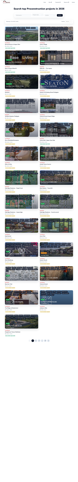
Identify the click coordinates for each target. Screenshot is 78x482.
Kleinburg (12, 245)
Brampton (15, 123)
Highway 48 (27, 317)
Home (45, 2)
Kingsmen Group (27, 315)
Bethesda (59, 197)
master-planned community (19, 317)
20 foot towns (8, 221)
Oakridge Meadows (24, 171)
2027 (60, 53)
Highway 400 (23, 293)
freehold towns (8, 243)
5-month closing (67, 173)
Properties (57, 2)
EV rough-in (59, 293)
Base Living (8, 51)
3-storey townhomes (18, 291)
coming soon (19, 53)
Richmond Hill (31, 171)
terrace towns (20, 147)
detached (42, 51)
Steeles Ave (32, 125)
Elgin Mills (47, 101)
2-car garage (53, 147)
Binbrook (26, 219)
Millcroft (52, 51)
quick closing (14, 29)
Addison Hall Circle (57, 149)
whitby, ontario (8, 118)
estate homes (8, 267)
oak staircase (15, 221)
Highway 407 (29, 293)
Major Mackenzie (18, 245)
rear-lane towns (49, 171)
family (12, 79)
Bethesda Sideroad (20, 173)
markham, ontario (9, 46)
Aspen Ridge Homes (55, 99)
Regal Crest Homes (16, 171)
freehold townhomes (44, 243)
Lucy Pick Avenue (53, 101)
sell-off (42, 103)
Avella (42, 149)
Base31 (13, 51)
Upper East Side (60, 123)
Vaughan (7, 245)
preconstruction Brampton (10, 127)
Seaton (47, 173)
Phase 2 (13, 269)
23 (45, 340)
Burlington (47, 51)
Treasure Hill (59, 147)
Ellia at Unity (34, 147)
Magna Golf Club (16, 77)
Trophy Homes (43, 77)
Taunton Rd (54, 77)
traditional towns (66, 77)
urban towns (32, 123)
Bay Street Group (23, 79)
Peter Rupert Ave (9, 293)
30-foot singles (18, 243)
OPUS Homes (64, 243)
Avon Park (63, 219)
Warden (42, 101)
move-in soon (56, 29)
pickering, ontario (44, 94)
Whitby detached (9, 101)
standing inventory (66, 101)
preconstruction (51, 53)
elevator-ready (35, 173)
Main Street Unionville (59, 125)
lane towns (15, 125)
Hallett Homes (57, 51)
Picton (17, 51)
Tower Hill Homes (62, 171)
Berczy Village (43, 125)
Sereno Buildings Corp (65, 147)
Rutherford (29, 291)
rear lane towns (59, 77)
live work (20, 125)
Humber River (30, 245)
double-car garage (9, 77)
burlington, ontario (44, 70)
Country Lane (21, 101)
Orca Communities (34, 315)
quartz (68, 197)
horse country (24, 269)
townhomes (43, 29)
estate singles (64, 51)
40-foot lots (51, 243)
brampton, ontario (9, 142)
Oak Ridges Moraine (49, 199)
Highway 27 (24, 245)
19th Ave (32, 317)
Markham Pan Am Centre (33, 149)
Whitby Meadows (9, 99)
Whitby (55, 291)
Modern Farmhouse (62, 245)
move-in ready (55, 103)
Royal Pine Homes (16, 293)
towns (61, 99)
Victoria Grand (43, 99)
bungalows (14, 267)
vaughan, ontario (9, 261)
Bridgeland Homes (24, 99)
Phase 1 (48, 293)
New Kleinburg (32, 243)
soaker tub (42, 199)
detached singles (9, 171)
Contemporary (43, 247)
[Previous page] (29, 340)
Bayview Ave (8, 269)
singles (46, 79)
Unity (12, 149)
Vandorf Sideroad (30, 267)
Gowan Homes (30, 99)
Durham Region (61, 79)
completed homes (48, 103)
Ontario (57, 53)
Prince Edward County (23, 51)
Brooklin (59, 291)
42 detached (32, 101)
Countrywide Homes (44, 269)
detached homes (49, 29)
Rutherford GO (35, 293)
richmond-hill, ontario (10, 190)
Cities (50, 2)
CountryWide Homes (57, 195)
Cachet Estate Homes (15, 219)
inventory (61, 173)
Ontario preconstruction (63, 29)
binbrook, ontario (9, 238)
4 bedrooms (8, 247)
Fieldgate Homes (16, 99)
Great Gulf (20, 123)
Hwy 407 (51, 173)
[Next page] (48, 340)
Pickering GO (56, 173)
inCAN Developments (27, 147)
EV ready (56, 221)
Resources (66, 2)
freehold (48, 147)
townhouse (43, 267)
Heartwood (22, 219)
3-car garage (18, 269)
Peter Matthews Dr (54, 245)
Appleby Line (70, 51)
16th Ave (53, 125)
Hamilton (31, 219)
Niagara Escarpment (25, 221)
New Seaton (68, 171)
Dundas (42, 53)
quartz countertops (65, 293)
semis (42, 79)
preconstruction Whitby (10, 103)
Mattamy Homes (64, 291)
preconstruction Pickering (53, 79)
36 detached (27, 101)
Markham (48, 99)
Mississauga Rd (25, 125)
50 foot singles (15, 199)
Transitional (68, 245)
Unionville (66, 123)
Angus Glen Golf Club (21, 29)
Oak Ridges (8, 173)
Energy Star (53, 293)
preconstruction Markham (63, 103)
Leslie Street (51, 149)
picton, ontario (8, 70)
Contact (73, 2)
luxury (46, 53)
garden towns (14, 147)
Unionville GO (25, 149)
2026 (70, 79)
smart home (51, 221)
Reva (7, 123)
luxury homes (8, 29)
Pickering (48, 77)
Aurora (46, 149)
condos (14, 53)
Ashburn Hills (43, 293)
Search (59, 15)
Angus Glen (60, 101)
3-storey (7, 79)
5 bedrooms (64, 149)
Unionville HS (67, 125)
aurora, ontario (8, 94)
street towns (55, 171)
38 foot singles (8, 199)
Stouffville (21, 315)
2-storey (32, 77)
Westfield (11, 123)
